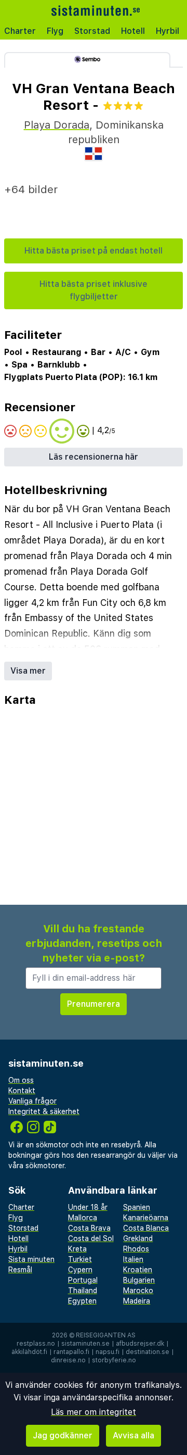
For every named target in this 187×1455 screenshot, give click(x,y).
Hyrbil (167, 31)
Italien (133, 1259)
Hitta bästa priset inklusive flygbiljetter (93, 290)
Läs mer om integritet (93, 1412)
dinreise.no (68, 1360)
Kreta (77, 1249)
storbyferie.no (114, 1360)
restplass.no (36, 1343)
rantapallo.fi (71, 1352)
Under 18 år (88, 1207)
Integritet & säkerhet (43, 1111)
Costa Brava (89, 1228)
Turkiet (80, 1259)
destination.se (147, 1352)
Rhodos (136, 1249)
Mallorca (82, 1217)
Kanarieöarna (145, 1217)
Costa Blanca (146, 1228)
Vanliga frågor (32, 1101)
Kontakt (21, 1090)
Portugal (83, 1280)
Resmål (20, 1270)
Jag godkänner (62, 1435)
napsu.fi (107, 1352)
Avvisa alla (133, 1435)
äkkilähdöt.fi (29, 1352)
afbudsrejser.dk (140, 1343)
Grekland (138, 1238)
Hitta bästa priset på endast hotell (93, 251)
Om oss (21, 1080)
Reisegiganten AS (106, 1335)
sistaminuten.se (85, 1343)
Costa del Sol (91, 1238)
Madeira (136, 1301)
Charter (20, 31)
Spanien (136, 1207)
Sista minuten (31, 1259)
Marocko (138, 1290)
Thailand (82, 1290)
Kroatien (137, 1270)
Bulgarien (139, 1280)
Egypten (82, 1301)
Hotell (133, 31)
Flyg (55, 31)
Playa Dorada (56, 125)
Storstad (92, 31)
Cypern (80, 1270)
